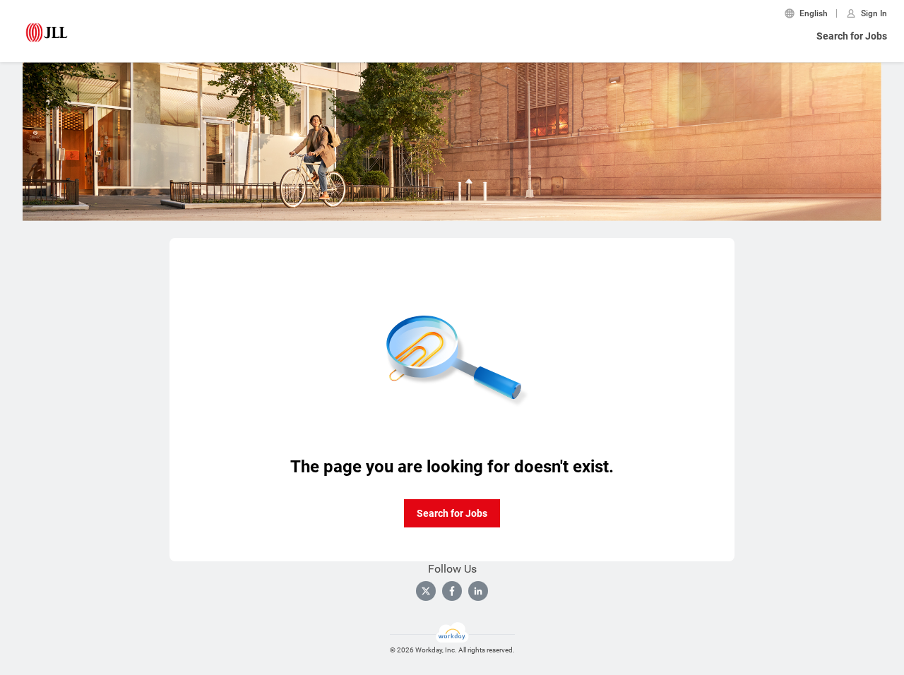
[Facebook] (452, 591)
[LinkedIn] (478, 591)
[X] (426, 591)
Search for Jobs (851, 36)
